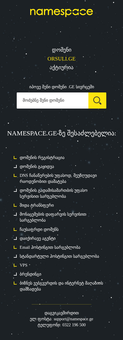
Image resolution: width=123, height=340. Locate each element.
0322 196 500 (74, 325)
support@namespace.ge (73, 319)
